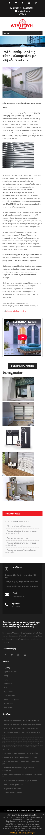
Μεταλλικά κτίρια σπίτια (13, 785)
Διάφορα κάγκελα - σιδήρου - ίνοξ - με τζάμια (21, 753)
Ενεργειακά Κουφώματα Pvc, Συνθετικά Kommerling (18, 769)
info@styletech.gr (24, 11)
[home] (22, 29)
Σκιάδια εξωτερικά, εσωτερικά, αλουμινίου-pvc (22, 739)
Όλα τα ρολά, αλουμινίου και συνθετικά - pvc (21, 728)
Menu (6, 33)
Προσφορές (8, 691)
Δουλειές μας (9, 695)
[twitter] (15, 2)
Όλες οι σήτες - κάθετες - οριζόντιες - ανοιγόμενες (23, 743)
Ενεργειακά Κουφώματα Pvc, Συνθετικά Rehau (21, 720)
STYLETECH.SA (14, 810)
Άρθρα (7, 680)
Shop (6, 676)
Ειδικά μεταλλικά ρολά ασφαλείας (19, 526)
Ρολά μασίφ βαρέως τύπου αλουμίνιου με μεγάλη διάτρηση (20, 544)
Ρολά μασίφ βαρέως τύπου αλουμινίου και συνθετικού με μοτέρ (20, 532)
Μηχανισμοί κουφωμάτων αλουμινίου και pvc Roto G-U (22, 775)
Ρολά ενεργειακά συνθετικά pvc (18, 521)
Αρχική (7, 668)
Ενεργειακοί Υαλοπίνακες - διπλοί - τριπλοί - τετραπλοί (20, 748)
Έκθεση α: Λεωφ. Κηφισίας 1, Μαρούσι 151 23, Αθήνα (21, 582)
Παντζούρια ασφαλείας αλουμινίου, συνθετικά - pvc (21, 734)
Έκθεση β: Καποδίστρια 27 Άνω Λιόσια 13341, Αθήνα (21, 586)
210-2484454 (17, 8)
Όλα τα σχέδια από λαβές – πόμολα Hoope (20, 781)
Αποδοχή (13, 833)
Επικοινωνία (9, 707)
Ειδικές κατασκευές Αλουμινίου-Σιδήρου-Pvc (21, 757)
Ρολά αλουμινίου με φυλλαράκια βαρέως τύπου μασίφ (20, 551)
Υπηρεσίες (8, 684)
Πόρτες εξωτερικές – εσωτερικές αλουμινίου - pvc (21, 762)
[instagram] (35, 2)
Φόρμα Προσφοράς (11, 699)
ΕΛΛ (20, 14)
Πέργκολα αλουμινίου (12, 789)
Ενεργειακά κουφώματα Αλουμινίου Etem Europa (22, 724)
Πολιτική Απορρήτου (27, 833)
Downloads (8, 703)
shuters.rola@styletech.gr (16, 311)
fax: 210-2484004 (29, 8)
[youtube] (29, 2)
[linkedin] (22, 2)
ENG (24, 14)
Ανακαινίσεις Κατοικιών (13, 793)
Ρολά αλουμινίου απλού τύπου (17, 538)
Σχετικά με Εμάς (10, 672)
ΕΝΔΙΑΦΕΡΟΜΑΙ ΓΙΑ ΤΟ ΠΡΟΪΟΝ (22, 366)
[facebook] (9, 2)
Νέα (5, 688)
